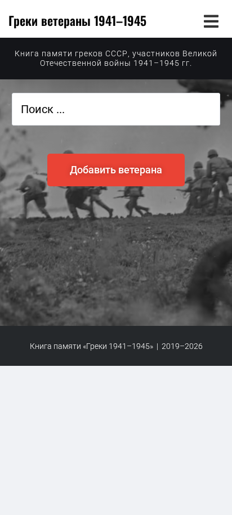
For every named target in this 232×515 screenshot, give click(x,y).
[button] (211, 21)
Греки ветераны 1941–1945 (77, 20)
